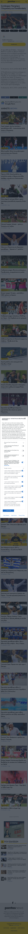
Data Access (14, 515)
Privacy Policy (22, 515)
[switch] (23, 446)
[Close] (25, 418)
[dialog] (14, 467)
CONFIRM (8, 510)
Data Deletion (6, 515)
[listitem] (14, 443)
